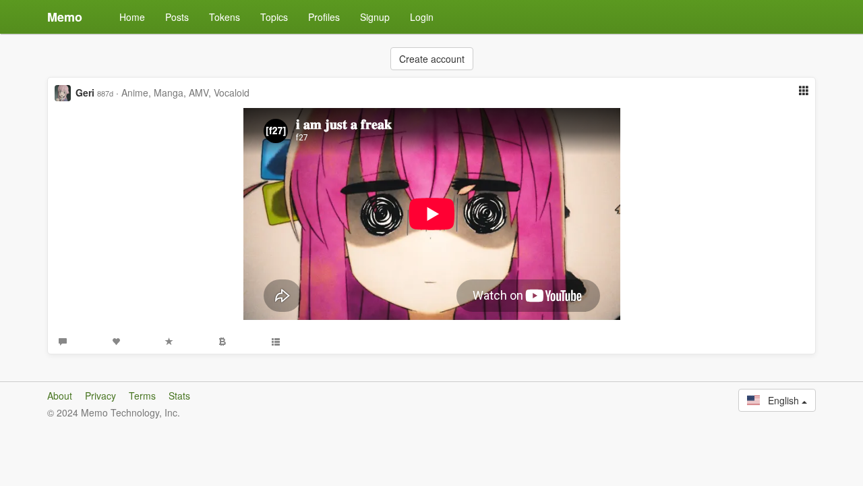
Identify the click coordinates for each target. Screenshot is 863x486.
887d (105, 93)
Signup (375, 17)
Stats (179, 395)
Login (422, 17)
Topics (274, 17)
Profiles (324, 17)
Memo (64, 17)
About (59, 395)
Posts (177, 17)
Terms (142, 395)
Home (132, 17)
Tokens (224, 17)
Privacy (100, 395)
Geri (85, 92)
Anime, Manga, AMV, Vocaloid (185, 92)
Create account (432, 58)
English (781, 400)
